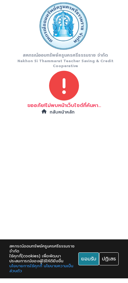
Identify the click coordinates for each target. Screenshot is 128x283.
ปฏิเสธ (109, 259)
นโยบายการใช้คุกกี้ (25, 266)
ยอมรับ (88, 259)
